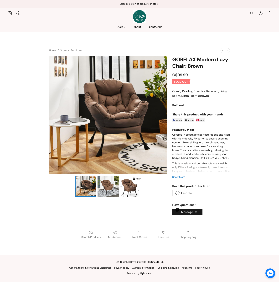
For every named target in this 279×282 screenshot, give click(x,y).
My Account (115, 237)
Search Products (91, 237)
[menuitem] (223, 50)
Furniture (76, 50)
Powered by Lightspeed (139, 273)
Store (120, 27)
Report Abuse (202, 268)
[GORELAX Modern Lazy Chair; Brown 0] (85, 186)
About (137, 27)
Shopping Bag (188, 237)
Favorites (163, 237)
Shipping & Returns (168, 268)
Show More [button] (178, 177)
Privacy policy (121, 268)
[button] (139, 16)
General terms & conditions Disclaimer (90, 268)
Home (52, 50)
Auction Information (143, 268)
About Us (187, 268)
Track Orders (139, 237)
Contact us (155, 27)
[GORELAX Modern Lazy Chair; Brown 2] (130, 186)
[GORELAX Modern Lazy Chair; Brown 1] (108, 186)
